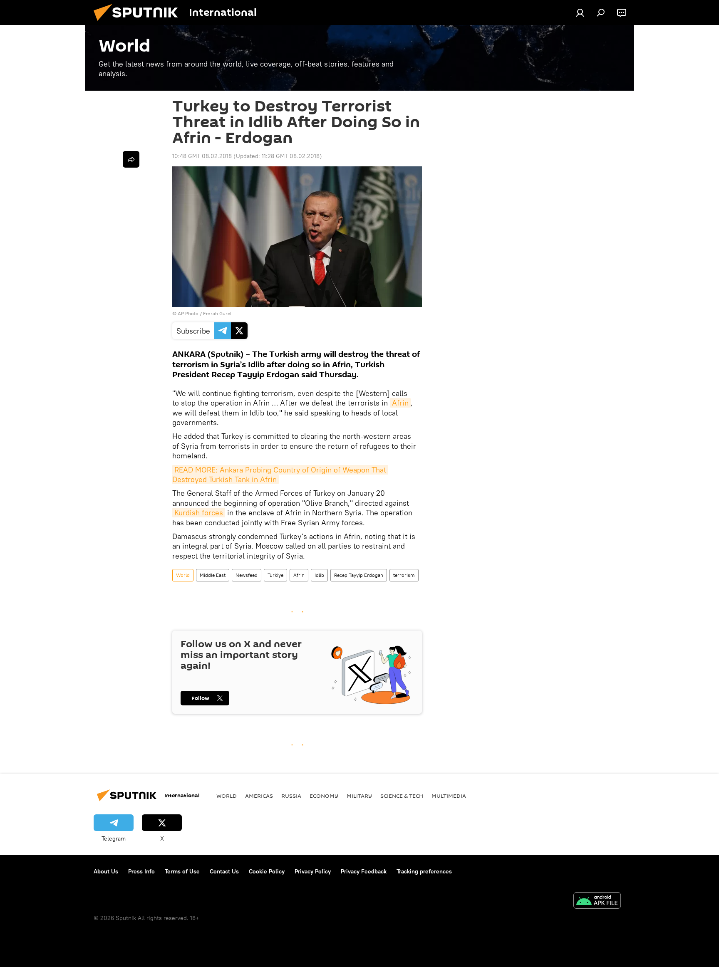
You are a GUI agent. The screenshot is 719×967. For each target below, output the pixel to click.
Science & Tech (401, 795)
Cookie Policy (267, 871)
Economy (324, 795)
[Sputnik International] (139, 23)
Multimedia (448, 795)
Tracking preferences (424, 871)
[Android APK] (597, 901)
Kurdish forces (198, 512)
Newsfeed (247, 575)
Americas (259, 795)
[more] (131, 159)
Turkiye (275, 575)
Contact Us (224, 871)
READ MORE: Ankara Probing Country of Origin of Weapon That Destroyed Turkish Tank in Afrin (280, 474)
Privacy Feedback (364, 871)
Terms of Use (182, 871)
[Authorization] (580, 12)
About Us (106, 871)
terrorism (404, 575)
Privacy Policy (313, 871)
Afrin (400, 403)
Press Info (141, 871)
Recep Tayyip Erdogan (358, 575)
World (183, 575)
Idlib (319, 575)
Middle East (213, 575)
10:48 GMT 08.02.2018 (202, 156)
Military (359, 795)
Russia (291, 795)
